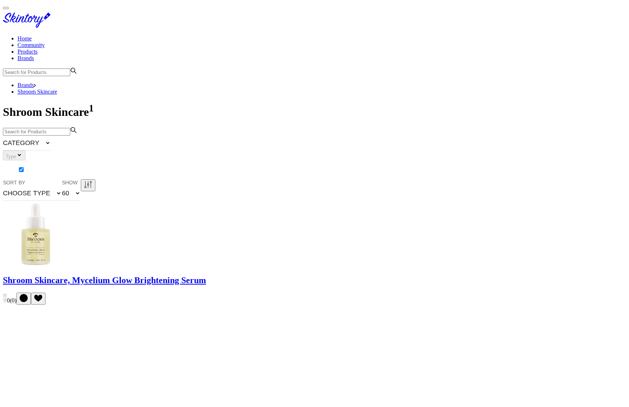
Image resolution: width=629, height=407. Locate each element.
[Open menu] (6, 8)
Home (24, 38)
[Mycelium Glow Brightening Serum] (36, 265)
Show (70, 182)
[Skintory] (28, 26)
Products (27, 51)
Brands (25, 58)
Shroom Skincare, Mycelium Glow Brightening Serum (104, 280)
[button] (27, 143)
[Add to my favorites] (38, 299)
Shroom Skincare (37, 92)
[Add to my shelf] (23, 299)
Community (31, 45)
